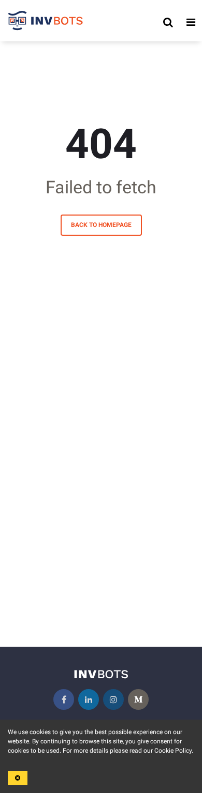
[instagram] (113, 699)
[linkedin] (88, 699)
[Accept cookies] (17, 778)
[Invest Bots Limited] (45, 22)
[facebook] (63, 699)
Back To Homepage (101, 224)
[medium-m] (138, 699)
